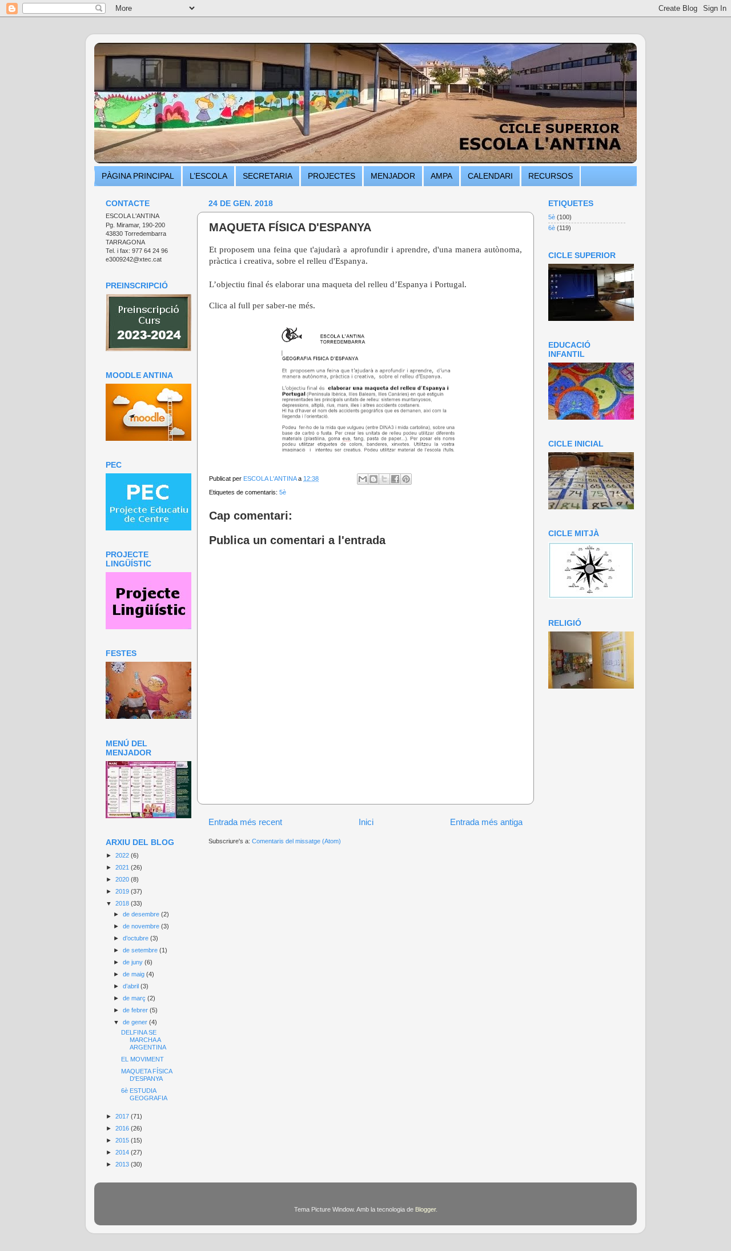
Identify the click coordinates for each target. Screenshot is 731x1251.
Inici (366, 822)
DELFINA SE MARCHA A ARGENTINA (143, 1040)
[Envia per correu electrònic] (362, 479)
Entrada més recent (245, 822)
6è (551, 227)
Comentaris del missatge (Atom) (296, 841)
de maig (134, 974)
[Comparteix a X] (384, 479)
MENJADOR (393, 175)
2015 (123, 1140)
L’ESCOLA (208, 175)
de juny (133, 962)
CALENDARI (490, 175)
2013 (123, 1164)
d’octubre (136, 938)
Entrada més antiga (486, 822)
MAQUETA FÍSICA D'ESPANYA (146, 1075)
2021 (123, 867)
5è (282, 492)
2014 (123, 1152)
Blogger (425, 1209)
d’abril (131, 986)
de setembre (141, 950)
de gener (136, 1022)
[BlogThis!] (373, 479)
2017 (123, 1116)
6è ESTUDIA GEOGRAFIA (144, 1094)
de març (135, 998)
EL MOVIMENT (142, 1059)
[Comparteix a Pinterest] (406, 479)
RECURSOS (550, 175)
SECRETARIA (267, 175)
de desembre (142, 914)
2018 (123, 903)
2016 (123, 1128)
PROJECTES (331, 175)
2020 (123, 879)
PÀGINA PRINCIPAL (138, 175)
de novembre (142, 926)
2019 (123, 891)
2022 (123, 855)
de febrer (136, 1010)
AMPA (441, 175)
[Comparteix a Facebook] (395, 479)
